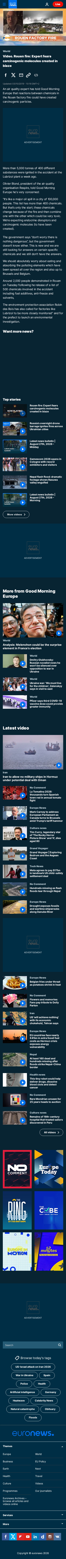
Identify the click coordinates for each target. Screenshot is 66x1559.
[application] (33, 27)
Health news (37, 1074)
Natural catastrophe (23, 1409)
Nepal (33, 1054)
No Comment (38, 787)
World (6, 640)
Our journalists (43, 1490)
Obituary (50, 1409)
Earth (6, 1468)
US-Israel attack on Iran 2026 (33, 1366)
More (6, 1524)
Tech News (36, 866)
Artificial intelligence (22, 1392)
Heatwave (19, 1400)
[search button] (59, 1345)
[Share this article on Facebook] (5, 75)
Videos (39, 1483)
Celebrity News (44, 1400)
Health (42, 1383)
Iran (5, 772)
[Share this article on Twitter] (13, 75)
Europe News (38, 807)
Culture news (38, 827)
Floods (33, 1417)
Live (57, 4)
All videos (50, 1132)
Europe (7, 1454)
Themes (7, 1446)
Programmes (10, 1490)
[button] (16, 514)
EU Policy (40, 1461)
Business (8, 1461)
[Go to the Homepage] (12, 4)
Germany (50, 1392)
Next (38, 1468)
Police (24, 1383)
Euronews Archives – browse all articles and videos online (16, 1501)
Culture (7, 1483)
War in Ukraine (24, 1375)
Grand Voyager (39, 848)
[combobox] (33, 1345)
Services (8, 1515)
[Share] (21, 75)
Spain (46, 1375)
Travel (38, 1476)
